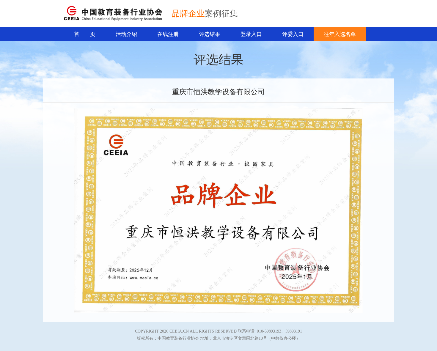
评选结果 (209, 34)
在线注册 (168, 34)
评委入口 (293, 34)
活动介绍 (126, 34)
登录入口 (251, 34)
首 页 (84, 34)
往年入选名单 (340, 34)
